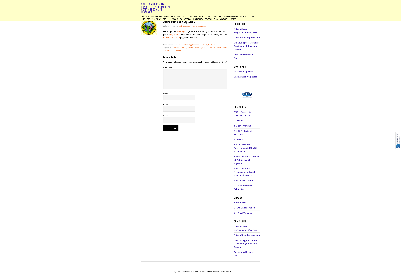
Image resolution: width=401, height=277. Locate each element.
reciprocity (217, 47)
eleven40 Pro (190, 271)
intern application (187, 47)
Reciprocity (174, 34)
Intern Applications (191, 45)
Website (166, 115)
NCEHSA (238, 139)
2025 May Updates (243, 71)
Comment (168, 67)
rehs (225, 47)
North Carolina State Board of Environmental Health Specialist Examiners (156, 8)
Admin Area (240, 202)
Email (165, 104)
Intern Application (171, 37)
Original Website (243, 213)
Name (165, 93)
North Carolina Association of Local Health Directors (244, 172)
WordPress (220, 271)
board (176, 47)
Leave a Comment (200, 26)
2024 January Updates (245, 76)
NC (205, 47)
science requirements (172, 50)
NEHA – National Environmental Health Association (245, 148)
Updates (211, 45)
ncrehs (210, 47)
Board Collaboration (244, 207)
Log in (228, 271)
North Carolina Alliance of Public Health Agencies (246, 160)
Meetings (181, 31)
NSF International (243, 180)
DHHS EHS (239, 120)
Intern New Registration (247, 37)
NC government (242, 125)
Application (178, 45)
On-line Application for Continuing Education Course (246, 46)
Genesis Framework (207, 271)
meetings (199, 47)
